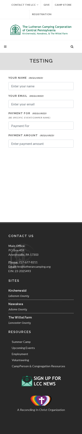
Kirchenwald (17, 290)
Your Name (25, 77)
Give (47, 4)
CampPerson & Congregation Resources (38, 366)
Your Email (26, 95)
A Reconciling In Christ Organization (41, 410)
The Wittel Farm (20, 317)
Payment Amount (31, 135)
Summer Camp (21, 342)
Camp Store (63, 4)
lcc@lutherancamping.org (34, 266)
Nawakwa (15, 304)
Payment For (29, 115)
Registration (41, 14)
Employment (20, 354)
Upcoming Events (23, 348)
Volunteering (20, 360)
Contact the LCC (23, 4)
